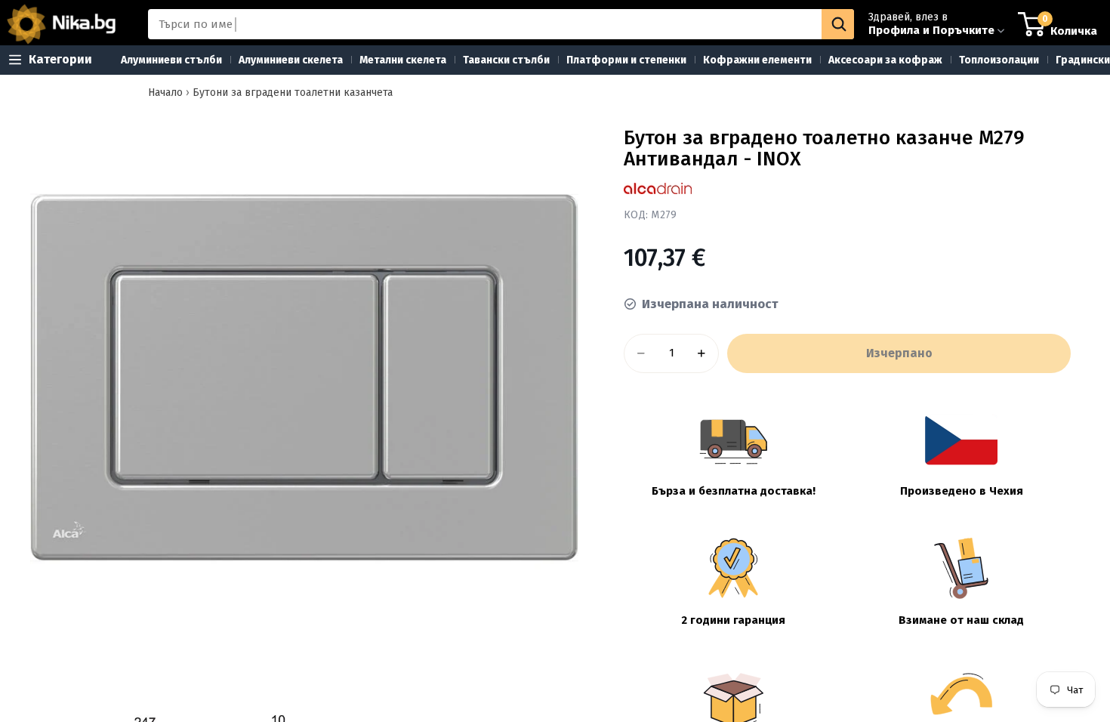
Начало (165, 92)
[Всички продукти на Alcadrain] (658, 188)
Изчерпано (899, 353)
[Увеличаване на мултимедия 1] (304, 377)
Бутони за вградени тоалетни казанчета (293, 92)
